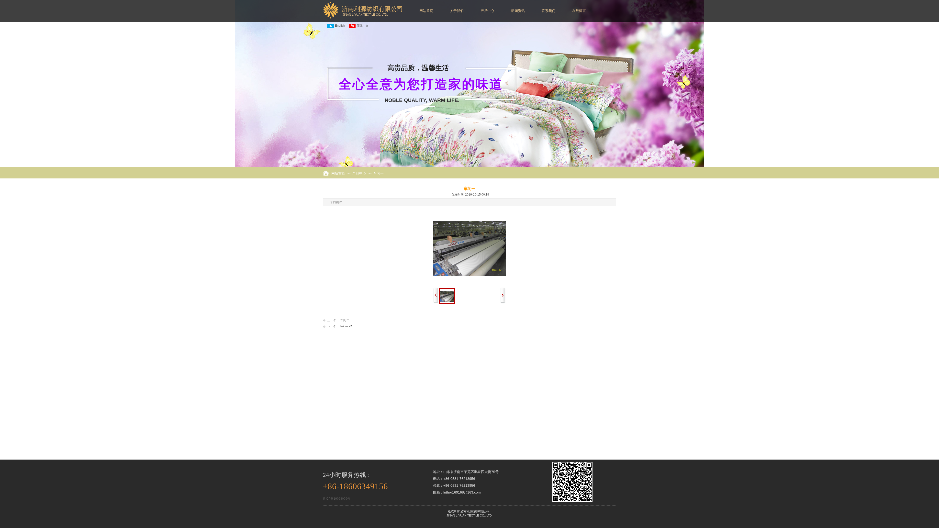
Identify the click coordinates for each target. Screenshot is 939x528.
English (340, 25)
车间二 (338, 320)
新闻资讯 (518, 11)
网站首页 (426, 11)
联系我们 (548, 11)
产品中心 (487, 11)
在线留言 (579, 11)
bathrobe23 (340, 326)
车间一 (378, 173)
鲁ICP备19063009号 (336, 498)
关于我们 (457, 11)
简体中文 (363, 25)
